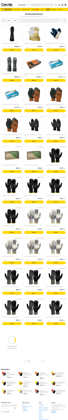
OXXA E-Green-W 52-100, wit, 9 (52, 256)
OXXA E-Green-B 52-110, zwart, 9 (8, 225)
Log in (23, 404)
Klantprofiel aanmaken (26, 406)
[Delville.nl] (6, 5)
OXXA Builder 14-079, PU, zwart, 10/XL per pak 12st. (33, 135)
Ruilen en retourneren (43, 410)
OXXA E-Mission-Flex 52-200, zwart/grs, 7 (54, 317)
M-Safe (64, 55)
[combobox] (42, 4)
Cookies (40, 413)
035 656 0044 (22, 5)
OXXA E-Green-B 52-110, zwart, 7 (30, 195)
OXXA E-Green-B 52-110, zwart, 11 (8, 195)
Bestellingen (24, 407)
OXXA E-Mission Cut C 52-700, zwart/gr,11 (32, 286)
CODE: (3, 25)
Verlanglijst (24, 409)
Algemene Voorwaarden (43, 407)
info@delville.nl (54, 410)
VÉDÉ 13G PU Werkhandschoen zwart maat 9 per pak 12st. (27, 374)
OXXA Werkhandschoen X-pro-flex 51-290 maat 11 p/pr (44, 392)
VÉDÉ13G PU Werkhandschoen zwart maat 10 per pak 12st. (44, 374)
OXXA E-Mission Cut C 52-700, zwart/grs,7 (54, 286)
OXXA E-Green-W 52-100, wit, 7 (8, 256)
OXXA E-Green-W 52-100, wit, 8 (30, 256)
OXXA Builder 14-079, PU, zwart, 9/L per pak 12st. (55, 134)
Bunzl (43, 55)
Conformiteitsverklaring (43, 419)
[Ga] (15, 408)
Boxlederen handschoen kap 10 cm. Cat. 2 (32, 43)
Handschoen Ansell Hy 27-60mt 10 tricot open (55, 43)
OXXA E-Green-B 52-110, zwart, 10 (52, 165)
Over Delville (41, 404)
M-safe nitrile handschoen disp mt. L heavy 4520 (55, 73)
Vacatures (41, 416)
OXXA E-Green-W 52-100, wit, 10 (30, 225)
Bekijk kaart (53, 412)
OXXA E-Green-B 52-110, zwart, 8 (52, 195)
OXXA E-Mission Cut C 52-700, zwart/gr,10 (10, 286)
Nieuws (40, 415)
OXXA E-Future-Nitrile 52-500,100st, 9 (31, 165)
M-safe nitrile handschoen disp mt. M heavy (11, 104)
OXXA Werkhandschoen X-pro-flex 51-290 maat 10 (11, 374)
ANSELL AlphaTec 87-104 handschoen (9, 43)
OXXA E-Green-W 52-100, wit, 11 (52, 225)
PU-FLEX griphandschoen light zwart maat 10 (44, 383)
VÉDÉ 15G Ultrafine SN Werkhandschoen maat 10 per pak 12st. (11, 383)
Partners (40, 406)
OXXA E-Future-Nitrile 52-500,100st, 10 (9, 165)
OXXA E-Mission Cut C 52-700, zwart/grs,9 (32, 317)
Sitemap (40, 417)
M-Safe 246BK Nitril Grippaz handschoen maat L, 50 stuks (33, 74)
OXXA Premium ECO (18, 177)
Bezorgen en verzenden (43, 409)
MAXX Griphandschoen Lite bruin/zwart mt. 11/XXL (54, 105)
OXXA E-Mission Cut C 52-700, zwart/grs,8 (10, 317)
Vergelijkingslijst (25, 410)
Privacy (40, 412)
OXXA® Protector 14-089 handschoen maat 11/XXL (27, 391)
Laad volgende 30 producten (12, 347)
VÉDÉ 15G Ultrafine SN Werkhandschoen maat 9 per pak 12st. (61, 391)
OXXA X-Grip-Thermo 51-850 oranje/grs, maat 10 (11, 391)
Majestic (42, 116)
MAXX (21, 116)
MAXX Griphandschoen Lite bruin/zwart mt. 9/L (11, 134)
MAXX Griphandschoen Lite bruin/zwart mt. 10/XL (33, 105)
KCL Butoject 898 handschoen (8, 73)
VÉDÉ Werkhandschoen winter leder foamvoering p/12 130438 (28, 383)
